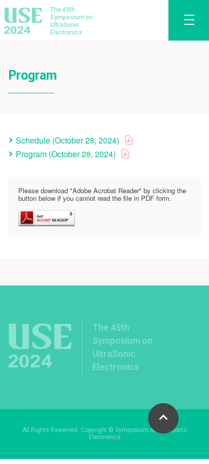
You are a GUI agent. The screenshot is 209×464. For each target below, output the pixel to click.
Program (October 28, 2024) (66, 154)
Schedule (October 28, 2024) (67, 140)
